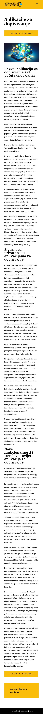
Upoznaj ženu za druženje (18, 690)
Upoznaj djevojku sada (21, 33)
